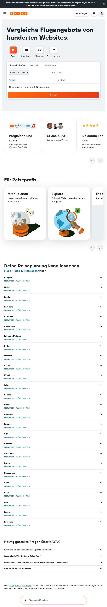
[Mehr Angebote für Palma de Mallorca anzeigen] (101, 336)
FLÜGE (18, 281)
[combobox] (40, 72)
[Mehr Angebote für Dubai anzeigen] (101, 404)
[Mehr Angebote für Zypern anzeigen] (101, 463)
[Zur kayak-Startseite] (18, 13)
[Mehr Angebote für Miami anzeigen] (101, 375)
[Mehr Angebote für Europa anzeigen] (101, 424)
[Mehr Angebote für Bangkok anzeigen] (101, 277)
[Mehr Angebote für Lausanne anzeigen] (101, 521)
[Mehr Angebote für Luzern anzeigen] (101, 512)
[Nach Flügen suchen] (13, 50)
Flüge (7, 270)
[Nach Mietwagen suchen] (39, 50)
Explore (57, 194)
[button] (104, 4)
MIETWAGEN (9, 281)
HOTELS (26, 281)
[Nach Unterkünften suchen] (26, 50)
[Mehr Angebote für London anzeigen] (101, 297)
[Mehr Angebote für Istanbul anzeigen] (101, 365)
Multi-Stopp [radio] (50, 65)
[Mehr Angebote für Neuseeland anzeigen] (101, 473)
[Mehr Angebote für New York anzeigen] (101, 306)
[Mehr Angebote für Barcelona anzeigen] (101, 316)
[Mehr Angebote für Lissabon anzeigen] (101, 355)
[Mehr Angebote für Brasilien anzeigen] (101, 443)
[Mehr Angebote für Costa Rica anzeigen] (101, 453)
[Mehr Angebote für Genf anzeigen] (101, 482)
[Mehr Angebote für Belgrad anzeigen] (101, 394)
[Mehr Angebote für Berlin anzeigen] (101, 346)
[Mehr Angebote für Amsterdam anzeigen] (101, 326)
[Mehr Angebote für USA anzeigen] (101, 434)
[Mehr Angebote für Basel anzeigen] (101, 492)
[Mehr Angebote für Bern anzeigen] (101, 502)
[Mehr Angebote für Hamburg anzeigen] (101, 414)
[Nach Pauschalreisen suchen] (53, 50)
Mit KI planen (18, 194)
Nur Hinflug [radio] (35, 65)
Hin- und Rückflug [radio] (17, 65)
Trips (99, 194)
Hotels (16, 270)
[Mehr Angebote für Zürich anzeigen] (101, 287)
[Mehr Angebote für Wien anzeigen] (101, 385)
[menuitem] (13, 52)
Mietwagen (31, 270)
